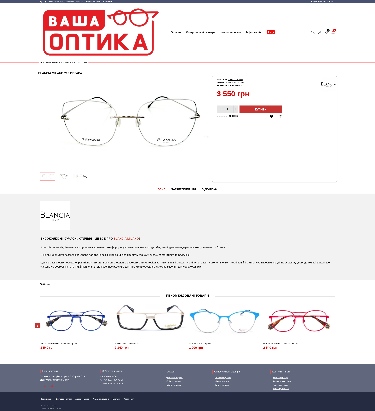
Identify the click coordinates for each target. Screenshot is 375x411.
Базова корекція (280, 377)
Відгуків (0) (210, 189)
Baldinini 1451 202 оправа (127, 343)
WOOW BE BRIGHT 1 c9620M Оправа (58, 343)
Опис (161, 189)
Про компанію (56, 1)
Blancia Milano (235, 80)
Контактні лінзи (281, 371)
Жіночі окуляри (222, 381)
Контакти (107, 1)
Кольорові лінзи (280, 385)
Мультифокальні (281, 388)
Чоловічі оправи (175, 377)
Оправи (47, 284)
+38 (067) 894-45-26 (113, 380)
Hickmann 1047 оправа (200, 343)
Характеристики (183, 189)
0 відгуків (233, 116)
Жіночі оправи (174, 381)
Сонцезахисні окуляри (227, 371)
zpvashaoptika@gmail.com (56, 379)
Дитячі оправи (174, 385)
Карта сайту (129, 399)
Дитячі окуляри (222, 385)
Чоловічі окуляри (223, 377)
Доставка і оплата (74, 1)
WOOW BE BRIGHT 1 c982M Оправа (280, 343)
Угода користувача (101, 399)
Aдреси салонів (93, 1)
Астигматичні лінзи (282, 381)
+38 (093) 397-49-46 (113, 383)
